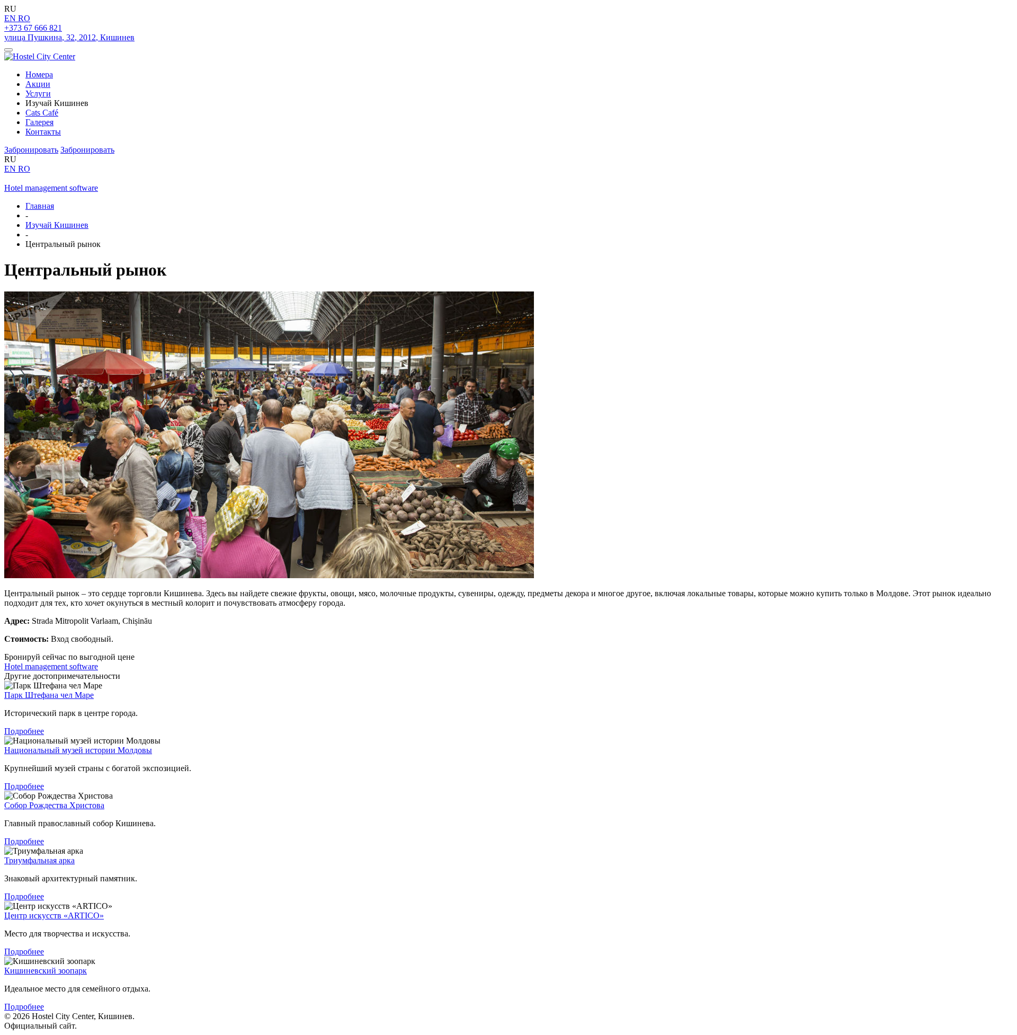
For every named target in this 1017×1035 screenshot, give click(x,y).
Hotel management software (51, 187)
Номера (39, 74)
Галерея (39, 122)
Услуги (38, 93)
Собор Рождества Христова (54, 805)
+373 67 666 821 (33, 27)
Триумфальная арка (39, 860)
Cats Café (41, 112)
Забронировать (31, 149)
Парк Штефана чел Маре (49, 695)
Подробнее (24, 731)
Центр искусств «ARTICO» (54, 915)
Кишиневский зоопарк (45, 970)
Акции (37, 84)
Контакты (43, 131)
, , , (69, 37)
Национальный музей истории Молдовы (78, 750)
